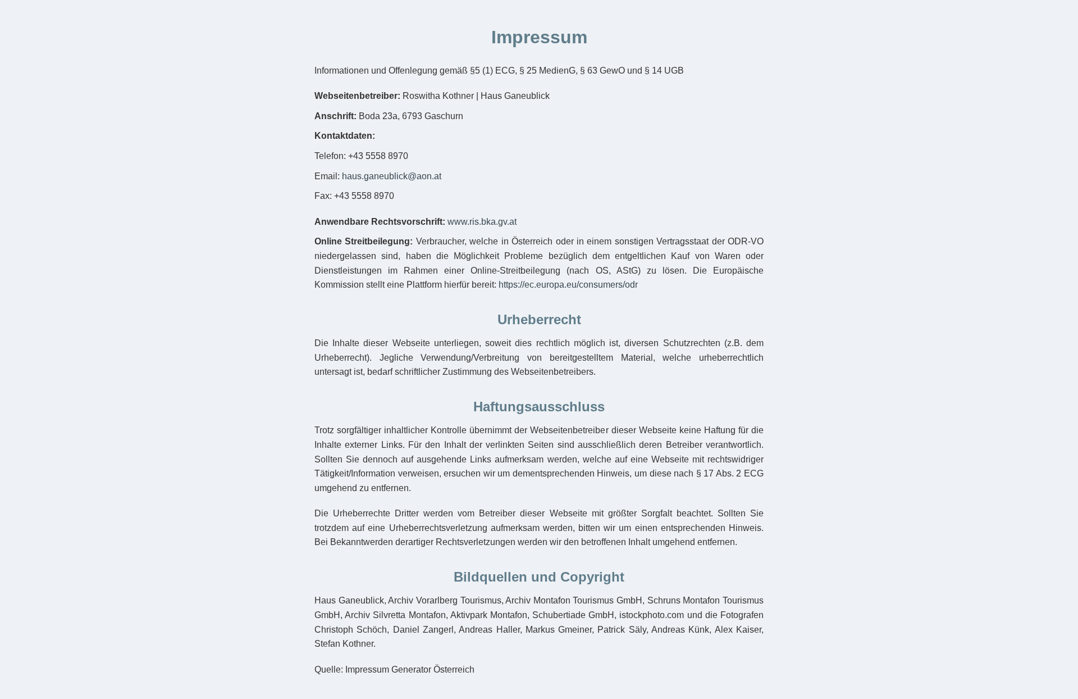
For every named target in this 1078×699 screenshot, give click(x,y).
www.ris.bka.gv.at (482, 221)
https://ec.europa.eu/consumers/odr (568, 284)
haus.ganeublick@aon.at (391, 176)
